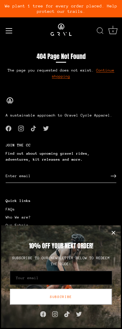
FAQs (10, 209)
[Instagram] (55, 314)
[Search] (100, 31)
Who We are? (18, 217)
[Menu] (9, 30)
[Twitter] (79, 314)
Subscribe (61, 297)
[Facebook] (43, 314)
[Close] (113, 232)
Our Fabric (17, 225)
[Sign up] (113, 176)
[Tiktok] (67, 314)
